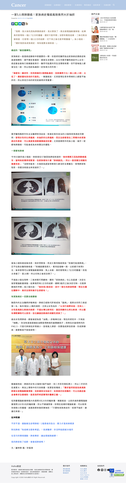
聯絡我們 (66, 473)
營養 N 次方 (84, 479)
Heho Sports (84, 475)
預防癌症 (87, 5)
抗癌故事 (107, 5)
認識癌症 (48, 5)
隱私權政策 (66, 469)
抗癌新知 (78, 5)
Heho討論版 (84, 477)
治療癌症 (57, 5)
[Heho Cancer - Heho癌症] (18, 5)
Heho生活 (83, 473)
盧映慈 (31, 18)
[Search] (114, 5)
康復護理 (67, 5)
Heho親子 (83, 471)
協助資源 (96, 5)
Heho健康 (83, 469)
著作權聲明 (66, 471)
